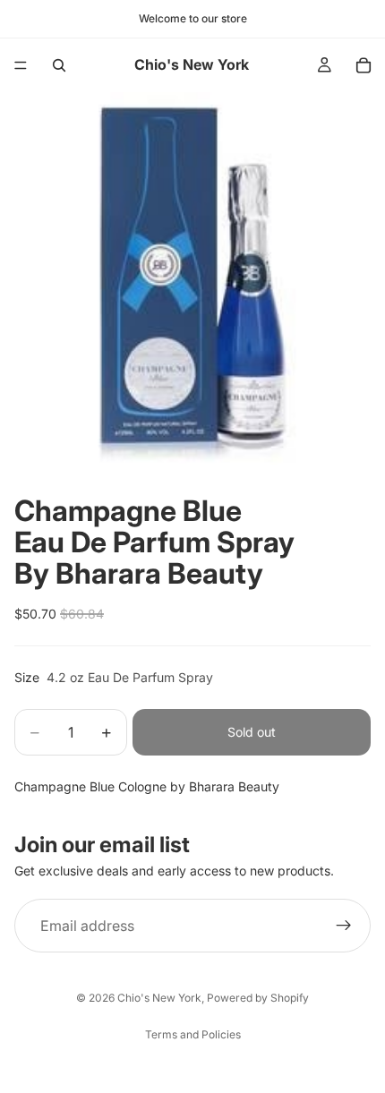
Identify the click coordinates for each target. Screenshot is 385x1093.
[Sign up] (344, 925)
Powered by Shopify (258, 997)
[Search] (59, 65)
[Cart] (363, 65)
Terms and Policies (193, 1034)
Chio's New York (159, 997)
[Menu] (20, 65)
